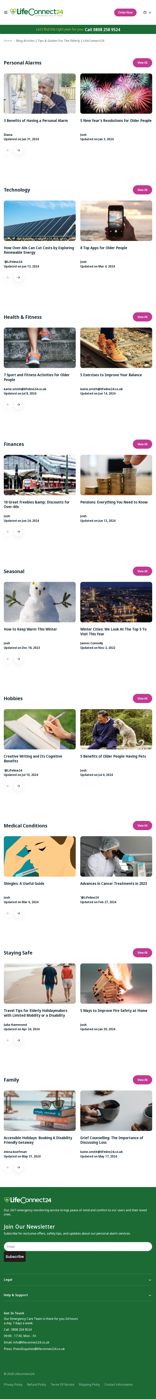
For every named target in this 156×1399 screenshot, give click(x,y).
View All (142, 62)
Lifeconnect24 (24, 1374)
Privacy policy (13, 1384)
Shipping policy (89, 1384)
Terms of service (62, 1384)
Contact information (118, 1384)
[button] (6, 12)
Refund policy (36, 1384)
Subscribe (15, 1256)
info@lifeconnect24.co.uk (31, 1342)
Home (8, 41)
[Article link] (40, 107)
